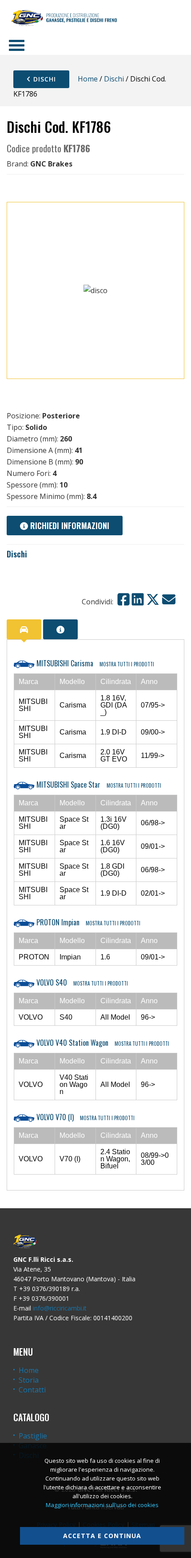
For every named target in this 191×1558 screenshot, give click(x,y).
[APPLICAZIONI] (24, 629)
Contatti (32, 1390)
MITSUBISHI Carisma (94, 663)
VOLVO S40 (81, 982)
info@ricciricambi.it (60, 1308)
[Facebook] (123, 599)
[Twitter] (152, 599)
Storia (29, 1380)
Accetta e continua (102, 1535)
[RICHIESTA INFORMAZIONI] (60, 629)
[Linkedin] (137, 599)
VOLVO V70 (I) (85, 1117)
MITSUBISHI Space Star (98, 784)
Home (88, 79)
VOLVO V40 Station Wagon (102, 1042)
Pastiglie (33, 1436)
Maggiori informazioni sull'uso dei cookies (102, 1505)
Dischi (43, 79)
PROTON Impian (87, 922)
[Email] (168, 599)
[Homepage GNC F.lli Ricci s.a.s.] (64, 18)
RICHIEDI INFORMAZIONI (68, 525)
